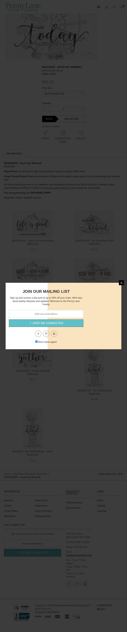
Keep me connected (47, 323)
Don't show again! (47, 342)
